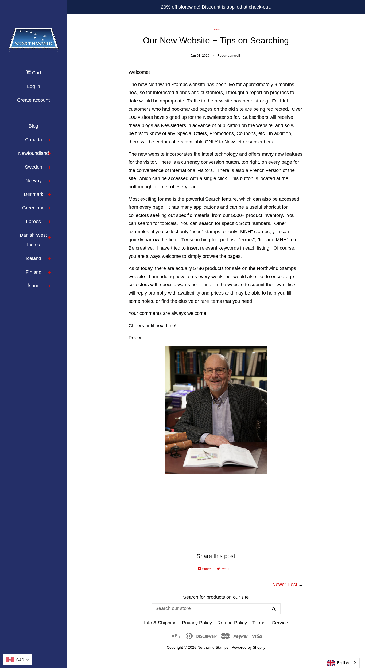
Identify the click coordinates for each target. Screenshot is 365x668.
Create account (33, 100)
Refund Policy (232, 622)
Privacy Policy (197, 622)
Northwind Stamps (212, 647)
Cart (36, 72)
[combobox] (342, 663)
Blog (33, 126)
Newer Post (284, 584)
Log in (33, 86)
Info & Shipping (160, 622)
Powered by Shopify (248, 647)
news (216, 29)
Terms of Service (270, 622)
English (343, 663)
